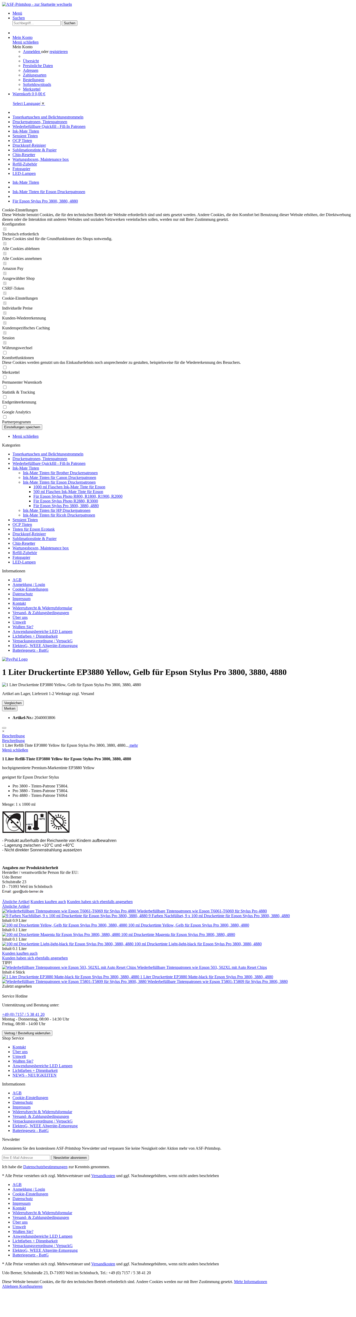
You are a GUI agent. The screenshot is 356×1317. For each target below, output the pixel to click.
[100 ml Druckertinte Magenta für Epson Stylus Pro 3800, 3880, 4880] (61, 934)
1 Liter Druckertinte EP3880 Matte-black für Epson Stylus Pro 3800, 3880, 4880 (206, 977)
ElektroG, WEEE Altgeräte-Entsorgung (45, 645)
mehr (133, 745)
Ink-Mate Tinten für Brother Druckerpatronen (60, 473)
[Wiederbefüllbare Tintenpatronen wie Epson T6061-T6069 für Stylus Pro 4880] (69, 911)
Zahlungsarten (34, 75)
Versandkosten (103, 1175)
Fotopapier (21, 557)
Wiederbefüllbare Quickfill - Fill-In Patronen (49, 463)
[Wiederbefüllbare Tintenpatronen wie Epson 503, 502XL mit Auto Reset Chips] (69, 967)
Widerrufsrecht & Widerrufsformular (42, 608)
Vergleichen (13, 703)
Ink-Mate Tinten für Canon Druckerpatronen (59, 477)
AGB (17, 580)
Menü (17, 13)
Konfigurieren (30, 1286)
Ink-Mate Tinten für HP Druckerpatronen (56, 510)
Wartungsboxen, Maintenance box (41, 548)
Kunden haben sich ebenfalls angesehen (100, 901)
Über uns (20, 617)
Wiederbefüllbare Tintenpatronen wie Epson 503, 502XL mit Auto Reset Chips (202, 967)
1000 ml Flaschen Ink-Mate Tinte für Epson (69, 487)
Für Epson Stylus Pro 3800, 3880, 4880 (66, 505)
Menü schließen (26, 42)
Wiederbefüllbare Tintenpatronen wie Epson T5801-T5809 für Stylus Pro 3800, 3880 (218, 981)
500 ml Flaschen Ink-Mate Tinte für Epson (68, 491)
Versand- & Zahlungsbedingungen (41, 612)
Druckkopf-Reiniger (29, 534)
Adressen (30, 70)
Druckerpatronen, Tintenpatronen (40, 458)
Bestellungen (33, 80)
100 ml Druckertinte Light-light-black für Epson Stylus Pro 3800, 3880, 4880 (198, 944)
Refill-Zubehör (25, 552)
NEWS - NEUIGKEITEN (35, 1075)
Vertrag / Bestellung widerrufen (27, 1033)
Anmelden (32, 51)
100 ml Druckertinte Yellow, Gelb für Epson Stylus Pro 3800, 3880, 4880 (188, 925)
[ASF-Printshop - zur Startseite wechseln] (37, 4)
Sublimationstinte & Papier (35, 538)
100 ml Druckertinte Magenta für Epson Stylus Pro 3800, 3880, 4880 (178, 934)
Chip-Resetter (24, 543)
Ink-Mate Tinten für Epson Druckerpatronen (59, 482)
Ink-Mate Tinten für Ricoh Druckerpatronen (59, 515)
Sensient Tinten (25, 520)
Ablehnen (10, 1286)
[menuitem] (183, 13)
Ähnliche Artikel (15, 901)
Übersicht (31, 61)
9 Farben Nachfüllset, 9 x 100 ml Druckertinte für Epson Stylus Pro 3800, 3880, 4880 (219, 915)
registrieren (59, 51)
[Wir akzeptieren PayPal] (15, 659)
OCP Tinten (22, 524)
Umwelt (19, 622)
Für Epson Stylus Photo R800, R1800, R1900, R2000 (77, 496)
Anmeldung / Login (29, 584)
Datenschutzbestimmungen (45, 1167)
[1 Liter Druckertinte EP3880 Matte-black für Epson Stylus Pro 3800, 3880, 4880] (71, 977)
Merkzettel (31, 89)
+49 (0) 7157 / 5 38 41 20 (23, 1014)
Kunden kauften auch (48, 901)
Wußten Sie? (23, 627)
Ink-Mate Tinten (26, 468)
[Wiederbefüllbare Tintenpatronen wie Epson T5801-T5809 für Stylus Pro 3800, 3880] (75, 981)
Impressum (21, 598)
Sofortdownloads (37, 84)
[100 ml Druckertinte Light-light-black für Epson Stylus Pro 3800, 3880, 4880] (68, 944)
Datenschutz (23, 594)
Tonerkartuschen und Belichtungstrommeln (48, 454)
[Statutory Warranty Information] (4, 728)
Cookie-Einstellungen (30, 589)
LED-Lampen (24, 562)
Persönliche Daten (38, 65)
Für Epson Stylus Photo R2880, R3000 (65, 501)
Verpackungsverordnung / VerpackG (43, 641)
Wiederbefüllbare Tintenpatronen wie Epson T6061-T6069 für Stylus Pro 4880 (202, 911)
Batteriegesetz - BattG (31, 650)
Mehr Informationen (250, 1281)
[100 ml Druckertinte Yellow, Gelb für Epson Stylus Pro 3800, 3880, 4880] (65, 925)
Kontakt (19, 603)
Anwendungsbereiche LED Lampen (42, 631)
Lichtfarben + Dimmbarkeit (35, 636)
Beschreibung (13, 736)
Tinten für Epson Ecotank (34, 529)
